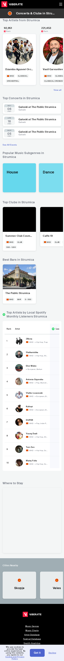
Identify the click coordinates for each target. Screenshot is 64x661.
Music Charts (32, 630)
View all (57, 90)
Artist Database (32, 634)
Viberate (12, 4)
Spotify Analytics (32, 643)
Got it (37, 652)
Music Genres (32, 626)
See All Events (10, 145)
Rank (9, 329)
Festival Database (32, 639)
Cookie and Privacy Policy (14, 657)
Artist (17, 329)
